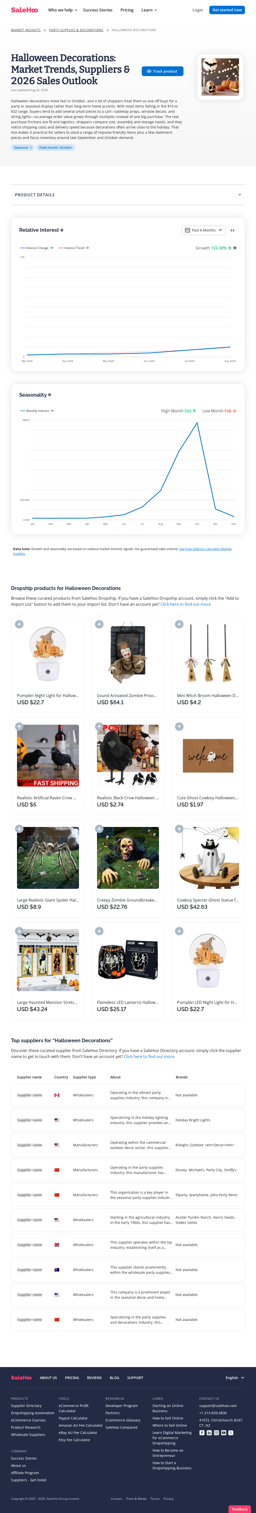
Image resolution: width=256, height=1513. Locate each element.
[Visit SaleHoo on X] (231, 1432)
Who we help (60, 10)
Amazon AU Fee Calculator (81, 1425)
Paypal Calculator (73, 1418)
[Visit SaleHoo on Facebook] (201, 1432)
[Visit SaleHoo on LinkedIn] (209, 1432)
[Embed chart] (232, 230)
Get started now (227, 9)
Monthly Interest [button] (37, 411)
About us (18, 1465)
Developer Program (122, 1405)
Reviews (94, 1377)
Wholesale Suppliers (28, 1434)
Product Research (25, 1427)
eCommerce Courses (28, 1420)
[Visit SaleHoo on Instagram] (216, 1432)
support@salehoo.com (218, 1405)
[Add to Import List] (19, 624)
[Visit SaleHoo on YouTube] (223, 1432)
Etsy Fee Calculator (74, 1439)
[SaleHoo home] (21, 1377)
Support (135, 1377)
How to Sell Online (167, 1418)
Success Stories (97, 10)
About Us (48, 1377)
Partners (113, 1412)
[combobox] (204, 230)
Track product (165, 71)
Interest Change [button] (37, 248)
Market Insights (26, 30)
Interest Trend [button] (74, 248)
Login (197, 10)
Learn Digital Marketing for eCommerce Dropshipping (172, 1437)
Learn (147, 10)
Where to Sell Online (169, 1425)
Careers (116, 1499)
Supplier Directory (26, 1405)
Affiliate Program (25, 1472)
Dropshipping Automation (32, 1412)
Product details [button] (35, 195)
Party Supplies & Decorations (76, 30)
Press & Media (136, 1499)
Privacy (169, 1499)
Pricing (127, 10)
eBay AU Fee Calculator (78, 1432)
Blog (114, 1377)
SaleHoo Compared (122, 1427)
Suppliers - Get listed (28, 1480)
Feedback (240, 1509)
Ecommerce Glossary (123, 1420)
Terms (155, 1499)
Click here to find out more (185, 604)
